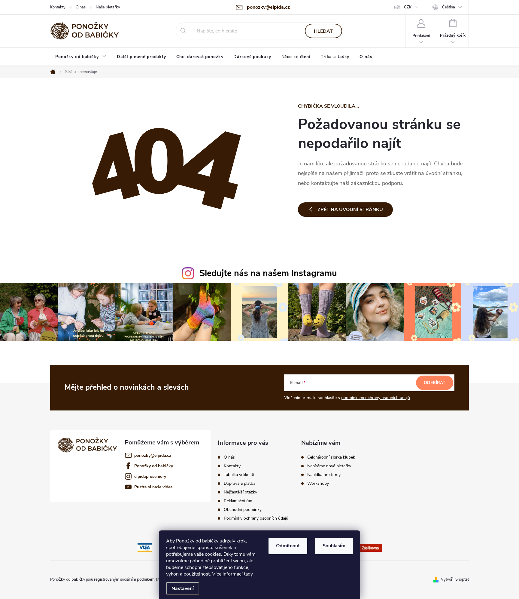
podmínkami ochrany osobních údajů (375, 398)
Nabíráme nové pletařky (329, 466)
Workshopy (318, 483)
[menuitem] (81, 57)
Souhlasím (334, 545)
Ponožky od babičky (153, 466)
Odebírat (434, 383)
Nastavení (182, 588)
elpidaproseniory (150, 476)
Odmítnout (288, 545)
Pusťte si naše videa (153, 487)
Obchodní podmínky (243, 509)
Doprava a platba (239, 483)
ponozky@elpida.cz (152, 455)
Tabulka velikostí (239, 474)
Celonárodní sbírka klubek (331, 457)
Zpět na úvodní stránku (350, 209)
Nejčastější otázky (240, 492)
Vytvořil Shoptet (455, 579)
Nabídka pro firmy (324, 474)
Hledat (323, 31)
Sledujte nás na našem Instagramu (268, 273)
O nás (81, 7)
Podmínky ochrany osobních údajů (256, 518)
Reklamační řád (238, 501)
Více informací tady (232, 574)
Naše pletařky (108, 7)
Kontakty (57, 7)
